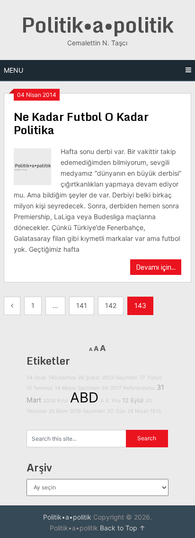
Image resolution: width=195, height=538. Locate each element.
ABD (84, 397)
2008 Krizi (55, 401)
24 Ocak (36, 378)
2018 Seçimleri (87, 411)
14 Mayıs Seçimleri (77, 388)
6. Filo (113, 401)
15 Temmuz (40, 388)
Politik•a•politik (97, 25)
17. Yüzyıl (151, 378)
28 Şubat (89, 378)
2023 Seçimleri (120, 378)
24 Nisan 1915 (144, 411)
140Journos (62, 378)
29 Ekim (58, 411)
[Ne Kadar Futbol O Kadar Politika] (32, 165)
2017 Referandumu (132, 388)
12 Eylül (132, 400)
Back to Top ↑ (122, 528)
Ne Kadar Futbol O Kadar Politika (81, 123)
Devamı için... (156, 267)
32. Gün (116, 411)
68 (105, 388)
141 (81, 305)
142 (110, 305)
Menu (13, 70)
